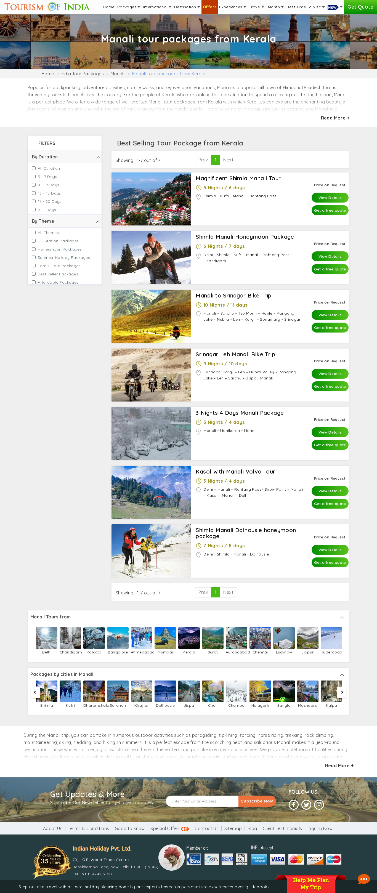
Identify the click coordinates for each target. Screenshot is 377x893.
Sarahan (118, 705)
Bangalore (118, 652)
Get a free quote (330, 210)
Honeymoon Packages (60, 249)
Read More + (335, 118)
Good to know (130, 828)
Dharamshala (94, 705)
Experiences (231, 6)
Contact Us (207, 828)
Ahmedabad (141, 652)
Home (109, 6)
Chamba (236, 705)
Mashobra (307, 705)
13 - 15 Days (49, 193)
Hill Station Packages (58, 240)
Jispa (189, 705)
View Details (330, 197)
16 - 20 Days (50, 201)
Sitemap (233, 828)
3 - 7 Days (47, 176)
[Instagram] (319, 804)
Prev (203, 160)
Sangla (284, 705)
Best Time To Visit (304, 6)
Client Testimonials (282, 828)
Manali (117, 73)
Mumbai (165, 652)
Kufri (70, 705)
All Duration (49, 168)
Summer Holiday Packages (64, 257)
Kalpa (331, 705)
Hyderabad (331, 652)
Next (228, 160)
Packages (127, 6)
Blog (252, 828)
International (156, 6)
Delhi (46, 652)
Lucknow (284, 652)
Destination (185, 6)
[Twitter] (306, 804)
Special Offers (165, 828)
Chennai (260, 652)
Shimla (46, 705)
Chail (212, 705)
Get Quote (360, 7)
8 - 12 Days (48, 184)
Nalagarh (260, 705)
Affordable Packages (58, 282)
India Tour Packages (82, 73)
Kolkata (94, 652)
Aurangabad (236, 652)
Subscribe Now (257, 801)
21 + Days (47, 209)
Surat (213, 652)
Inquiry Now (320, 828)
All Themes (48, 232)
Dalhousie (165, 705)
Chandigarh (70, 652)
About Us (52, 828)
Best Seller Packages (58, 274)
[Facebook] (294, 804)
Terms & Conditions (88, 828)
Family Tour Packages (59, 265)
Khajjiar (141, 705)
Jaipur (308, 652)
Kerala (189, 652)
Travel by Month (265, 6)
